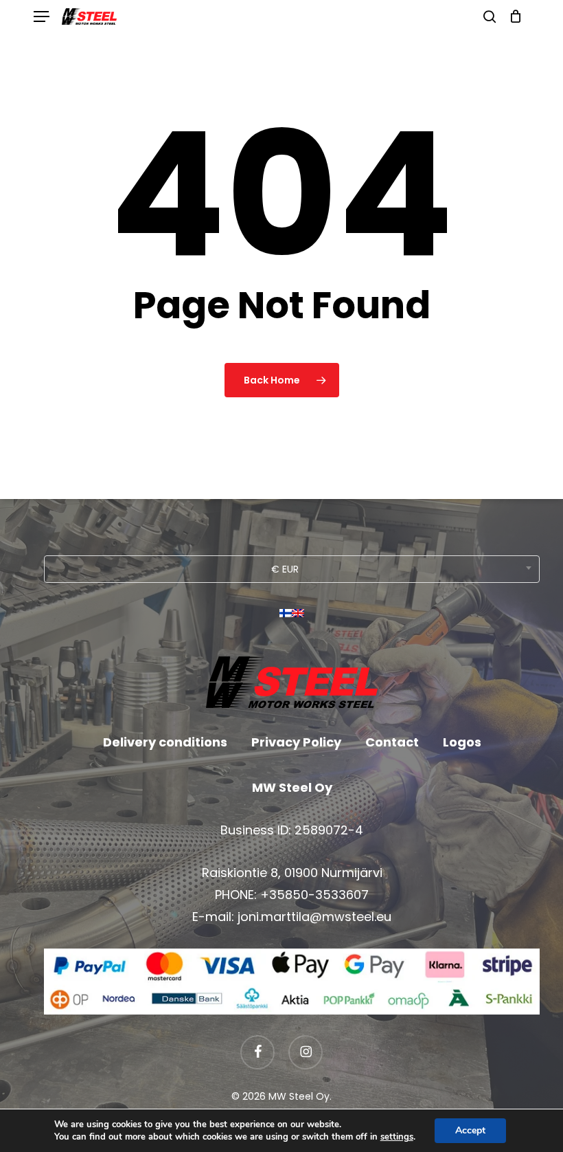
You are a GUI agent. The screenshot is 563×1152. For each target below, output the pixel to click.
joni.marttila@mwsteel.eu (314, 916)
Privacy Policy (296, 742)
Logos (462, 742)
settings (396, 1137)
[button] (41, 17)
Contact (392, 742)
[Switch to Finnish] (285, 618)
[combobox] (292, 569)
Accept (470, 1130)
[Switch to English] (298, 618)
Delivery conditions (165, 742)
